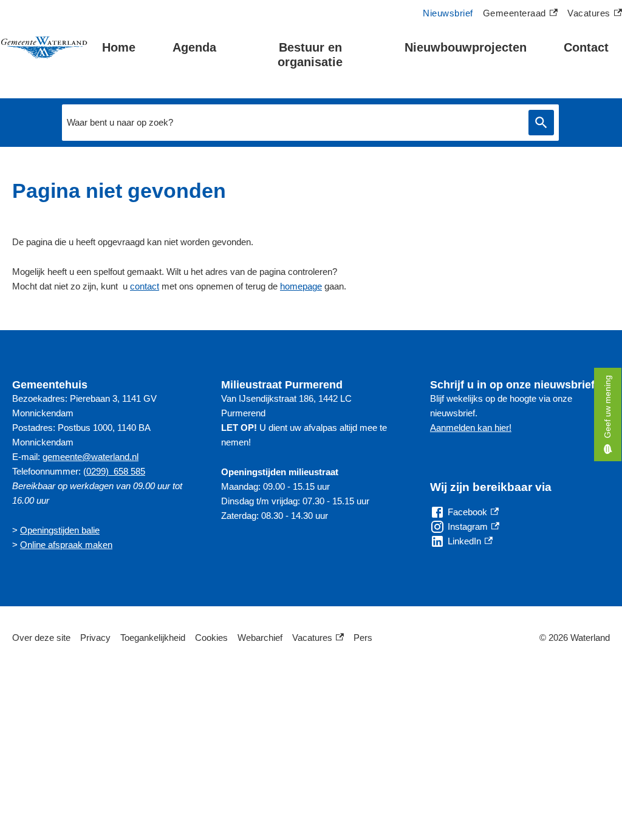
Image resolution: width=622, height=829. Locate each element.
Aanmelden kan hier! (470, 427)
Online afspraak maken (66, 545)
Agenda (194, 47)
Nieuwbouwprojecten (466, 47)
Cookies (211, 637)
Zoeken (541, 123)
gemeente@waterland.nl (90, 457)
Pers (363, 637)
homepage (301, 286)
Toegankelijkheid (152, 637)
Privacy (95, 637)
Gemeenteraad (514, 14)
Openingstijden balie (60, 530)
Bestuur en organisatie (310, 55)
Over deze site (41, 637)
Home (118, 47)
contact (144, 286)
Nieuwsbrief (448, 13)
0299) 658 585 (115, 471)
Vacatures (594, 14)
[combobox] (292, 122)
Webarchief (260, 637)
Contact (586, 47)
